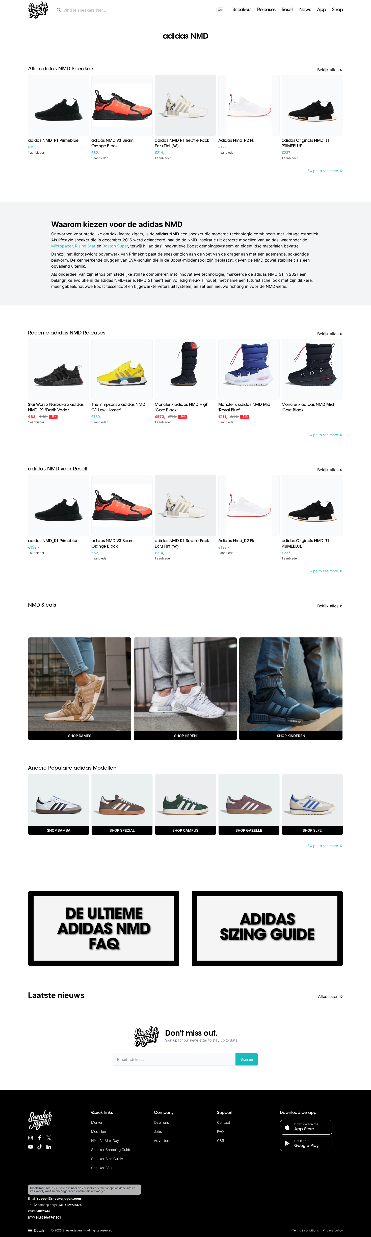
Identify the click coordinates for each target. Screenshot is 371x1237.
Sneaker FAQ (101, 1168)
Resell (287, 10)
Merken (97, 1122)
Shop (337, 10)
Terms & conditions (305, 1230)
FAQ (220, 1131)
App (321, 10)
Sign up (247, 1059)
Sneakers (241, 10)
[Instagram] (30, 1137)
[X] (48, 1137)
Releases (266, 10)
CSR (220, 1140)
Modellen (98, 1131)
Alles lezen (328, 996)
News (305, 10)
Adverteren (163, 1140)
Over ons (161, 1122)
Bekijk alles (327, 69)
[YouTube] (30, 1146)
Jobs (158, 1131)
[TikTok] (39, 1146)
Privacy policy (333, 1230)
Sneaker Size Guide (107, 1159)
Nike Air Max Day (105, 1140)
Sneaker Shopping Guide (111, 1149)
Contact (223, 1122)
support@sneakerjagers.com (59, 1198)
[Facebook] (39, 1137)
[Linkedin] (48, 1146)
